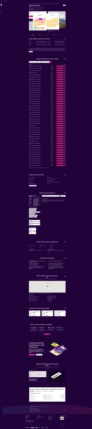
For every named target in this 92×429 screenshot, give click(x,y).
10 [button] (39, 20)
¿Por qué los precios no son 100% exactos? (35, 411)
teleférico (34, 213)
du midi (36, 215)
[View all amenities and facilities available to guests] (65, 174)
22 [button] (36, 24)
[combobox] (38, 372)
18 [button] (41, 22)
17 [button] (39, 22)
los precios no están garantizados (46, 406)
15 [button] (52, 22)
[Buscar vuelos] (1, 3)
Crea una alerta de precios (60, 329)
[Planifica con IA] (1, 8)
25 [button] (41, 24)
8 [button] (52, 20)
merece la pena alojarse (32, 215)
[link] (47, 334)
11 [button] (41, 20)
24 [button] (39, 24)
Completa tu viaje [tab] (51, 391)
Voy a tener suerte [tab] (45, 391)
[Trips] (1, 10)
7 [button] (34, 20)
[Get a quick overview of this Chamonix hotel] (65, 38)
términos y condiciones (40, 381)
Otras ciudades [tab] (32, 391)
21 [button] (34, 24)
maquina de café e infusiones (32, 210)
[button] (1, 1)
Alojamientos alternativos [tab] (39, 391)
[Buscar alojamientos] (1, 5)
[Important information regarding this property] (65, 241)
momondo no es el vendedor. (33, 408)
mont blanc (30, 213)
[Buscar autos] (1, 6)
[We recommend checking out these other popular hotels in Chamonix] (65, 308)
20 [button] (44, 22)
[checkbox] (32, 229)
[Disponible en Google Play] (62, 417)
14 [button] (34, 22)
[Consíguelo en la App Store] (62, 419)
